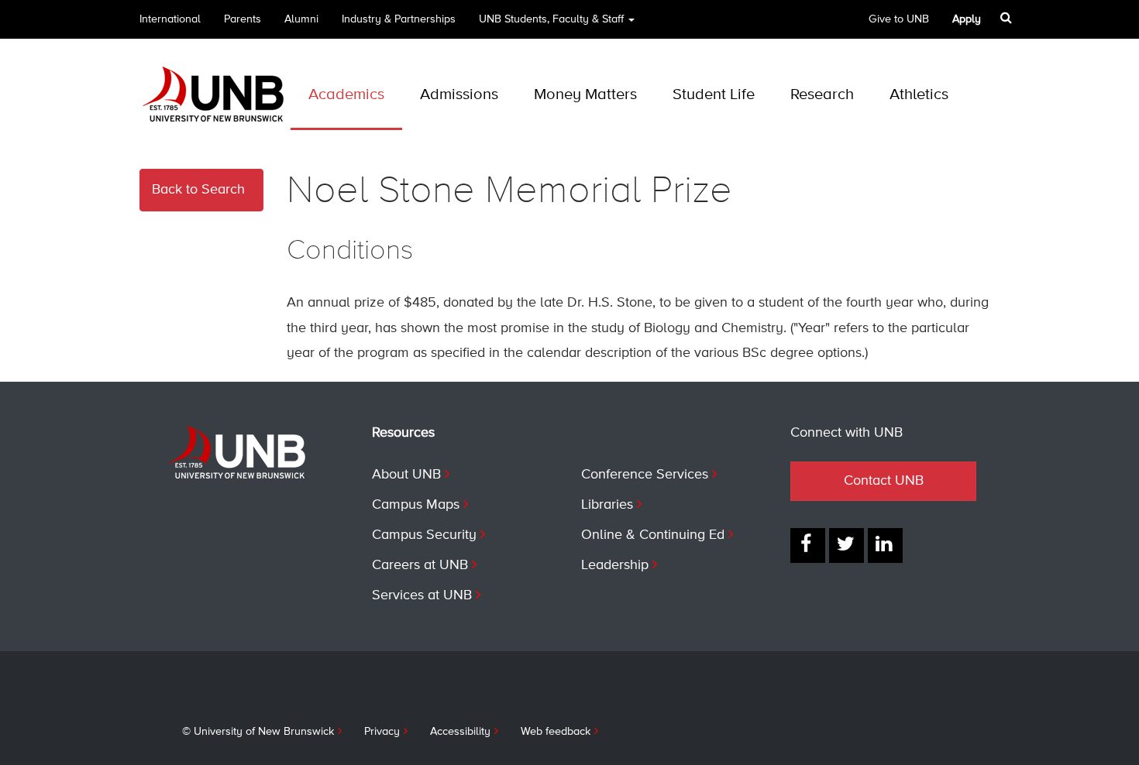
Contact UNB (884, 481)
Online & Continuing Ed (652, 535)
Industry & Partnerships (399, 19)
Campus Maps (415, 505)
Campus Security (424, 535)
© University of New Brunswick (258, 731)
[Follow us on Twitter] (846, 545)
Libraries (607, 505)
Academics (346, 95)
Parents (242, 19)
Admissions (459, 95)
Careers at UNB (420, 565)
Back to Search (198, 190)
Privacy (382, 731)
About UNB (406, 475)
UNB (551, 19)
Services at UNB (422, 595)
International (170, 19)
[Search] (1008, 18)
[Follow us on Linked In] (885, 545)
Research (822, 95)
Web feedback (555, 731)
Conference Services (644, 475)
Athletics (919, 95)
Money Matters (585, 95)
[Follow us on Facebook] (807, 545)
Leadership (615, 565)
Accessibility (460, 731)
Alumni (301, 19)
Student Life (714, 95)
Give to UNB (899, 19)
